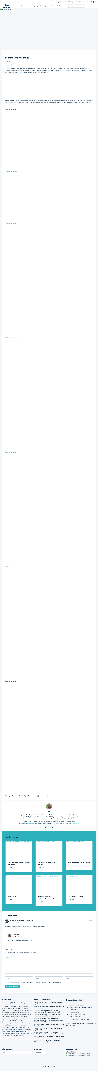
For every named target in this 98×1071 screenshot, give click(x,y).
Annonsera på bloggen (72, 1058)
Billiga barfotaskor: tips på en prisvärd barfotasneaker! (48, 1033)
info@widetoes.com (78, 1005)
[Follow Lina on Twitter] (49, 827)
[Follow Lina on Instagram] (52, 827)
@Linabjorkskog (77, 1017)
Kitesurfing (43, 6)
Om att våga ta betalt (75, 896)
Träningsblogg (34, 6)
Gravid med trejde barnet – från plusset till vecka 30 (47, 1041)
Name (8, 978)
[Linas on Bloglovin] (81, 1052)
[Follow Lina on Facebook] (45, 827)
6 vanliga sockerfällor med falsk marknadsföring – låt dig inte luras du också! (47, 1011)
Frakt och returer (84, 2)
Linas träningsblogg (80, 1014)
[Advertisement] (49, 86)
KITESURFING (8, 64)
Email (37, 978)
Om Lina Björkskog (68, 2)
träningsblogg (9, 1010)
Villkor (76, 2)
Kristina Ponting (38, 1002)
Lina (49, 811)
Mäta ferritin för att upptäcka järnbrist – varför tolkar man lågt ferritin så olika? (48, 1015)
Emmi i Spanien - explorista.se (20, 920)
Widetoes (32, 823)
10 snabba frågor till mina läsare (79, 862)
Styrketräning (12, 896)
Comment (9, 957)
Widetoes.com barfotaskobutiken (75, 1023)
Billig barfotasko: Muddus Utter (43, 1032)
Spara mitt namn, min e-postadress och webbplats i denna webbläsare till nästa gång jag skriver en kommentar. (34, 982)
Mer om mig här (75, 823)
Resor (49, 6)
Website (68, 978)
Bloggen (58, 2)
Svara (90, 920)
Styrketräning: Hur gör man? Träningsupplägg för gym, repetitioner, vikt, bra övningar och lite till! (48, 1020)
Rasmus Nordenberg (39, 1028)
